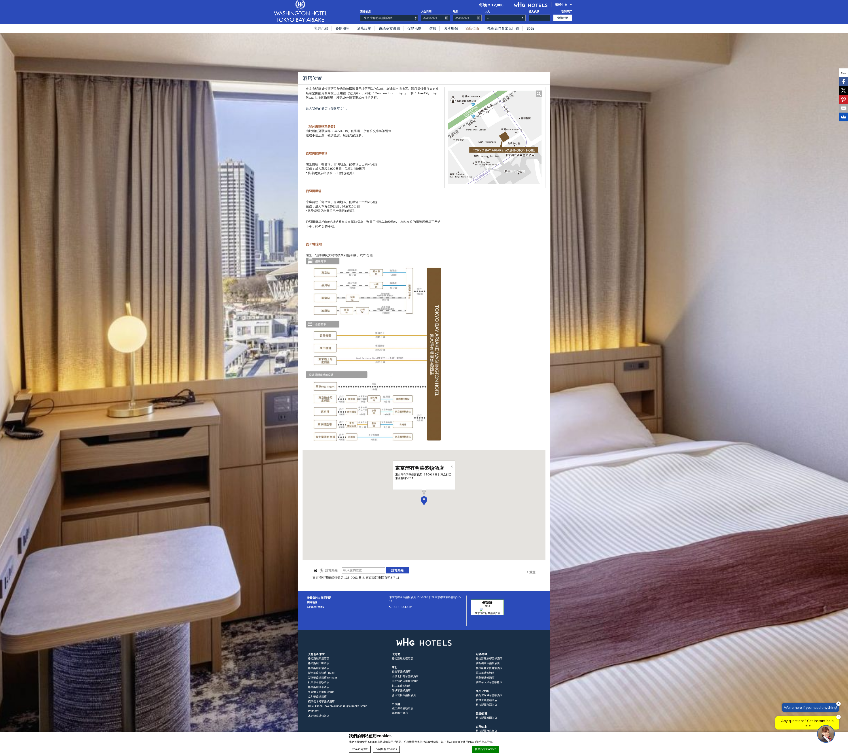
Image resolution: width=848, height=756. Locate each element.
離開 (455, 11)
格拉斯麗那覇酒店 (486, 704)
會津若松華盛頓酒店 (404, 695)
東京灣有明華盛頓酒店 (321, 692)
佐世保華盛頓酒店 (486, 700)
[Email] (843, 108)
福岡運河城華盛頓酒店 (489, 695)
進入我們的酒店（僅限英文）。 (327, 108)
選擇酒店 (365, 11)
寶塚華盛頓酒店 (485, 672)
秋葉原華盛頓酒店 (318, 682)
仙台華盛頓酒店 (401, 671)
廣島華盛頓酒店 (485, 677)
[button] (424, 500)
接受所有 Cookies (485, 749)
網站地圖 (312, 602)
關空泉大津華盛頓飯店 (489, 682)
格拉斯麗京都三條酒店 (489, 658)
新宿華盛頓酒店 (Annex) (322, 677)
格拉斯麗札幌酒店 (402, 658)
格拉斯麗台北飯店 (486, 730)
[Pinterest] (843, 99)
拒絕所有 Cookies (386, 749)
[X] (843, 90)
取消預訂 (566, 11)
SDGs (530, 28)
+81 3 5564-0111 (402, 607)
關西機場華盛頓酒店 (488, 663)
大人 (487, 11)
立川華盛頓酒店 (317, 696)
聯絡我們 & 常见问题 (503, 28)
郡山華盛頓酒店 (401, 685)
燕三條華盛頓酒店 (402, 708)
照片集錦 (451, 28)
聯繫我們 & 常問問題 (319, 597)
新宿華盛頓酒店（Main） (323, 672)
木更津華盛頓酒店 (318, 715)
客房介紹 (321, 28)
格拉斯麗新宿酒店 (318, 668)
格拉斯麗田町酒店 (318, 663)
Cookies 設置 (360, 749)
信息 (432, 28)
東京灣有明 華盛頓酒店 (487, 613)
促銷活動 (414, 28)
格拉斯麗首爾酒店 (486, 717)
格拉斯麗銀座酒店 (318, 658)
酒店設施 (364, 28)
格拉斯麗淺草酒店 (318, 687)
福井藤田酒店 (400, 713)
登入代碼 (534, 11)
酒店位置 (472, 28)
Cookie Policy (315, 606)
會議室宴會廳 (389, 28)
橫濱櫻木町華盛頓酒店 (321, 701)
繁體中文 (561, 4)
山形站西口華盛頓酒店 (405, 680)
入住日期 (426, 11)
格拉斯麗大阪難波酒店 (489, 668)
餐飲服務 (342, 28)
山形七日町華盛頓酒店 (405, 676)
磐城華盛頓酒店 (401, 690)
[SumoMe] (843, 117)
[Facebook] (843, 81)
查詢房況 (562, 17)
